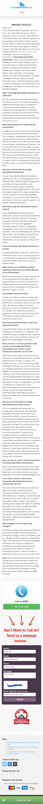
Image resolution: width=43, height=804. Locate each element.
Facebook (10, 764)
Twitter (4, 764)
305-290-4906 (21, 606)
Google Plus (15, 764)
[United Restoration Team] (21, 4)
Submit (19, 699)
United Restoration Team (27, 52)
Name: (6, 648)
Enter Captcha (16, 691)
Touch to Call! (23, 800)
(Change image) (22, 691)
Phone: (6, 663)
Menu (21, 12)
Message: (8, 671)
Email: (6, 656)
